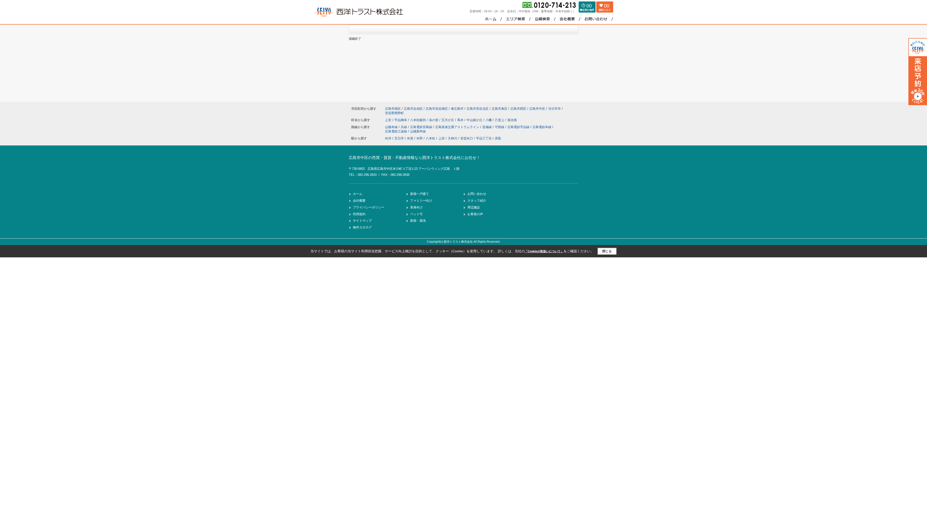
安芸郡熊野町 (394, 113)
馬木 (460, 120)
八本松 (430, 138)
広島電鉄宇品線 (518, 127)
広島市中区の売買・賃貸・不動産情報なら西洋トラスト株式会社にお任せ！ (414, 158)
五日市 (399, 138)
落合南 (512, 120)
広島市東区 (499, 108)
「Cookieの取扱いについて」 (544, 251)
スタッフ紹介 (476, 200)
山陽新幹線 (418, 131)
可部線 (500, 127)
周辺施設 (473, 207)
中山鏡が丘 (475, 120)
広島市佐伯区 (413, 108)
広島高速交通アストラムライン (457, 127)
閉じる (607, 251)
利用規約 (359, 214)
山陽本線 (392, 127)
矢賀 (410, 138)
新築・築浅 (418, 220)
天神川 (452, 138)
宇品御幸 (401, 120)
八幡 (489, 120)
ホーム (357, 194)
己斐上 (500, 120)
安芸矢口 (466, 138)
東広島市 (457, 108)
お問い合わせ (476, 194)
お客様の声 (475, 214)
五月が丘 (448, 120)
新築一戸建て (419, 194)
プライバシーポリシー (368, 207)
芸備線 (487, 127)
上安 (388, 120)
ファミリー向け (421, 200)
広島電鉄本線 (542, 127)
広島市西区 (518, 108)
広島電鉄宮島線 (421, 127)
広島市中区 (537, 108)
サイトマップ (362, 220)
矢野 (419, 138)
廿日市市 (554, 108)
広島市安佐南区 (437, 108)
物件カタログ (362, 227)
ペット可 (416, 214)
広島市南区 (393, 108)
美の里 (434, 120)
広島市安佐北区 (478, 108)
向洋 (388, 138)
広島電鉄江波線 (396, 131)
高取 (498, 138)
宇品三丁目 (484, 138)
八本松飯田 (418, 120)
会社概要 (359, 200)
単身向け (416, 207)
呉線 (404, 127)
